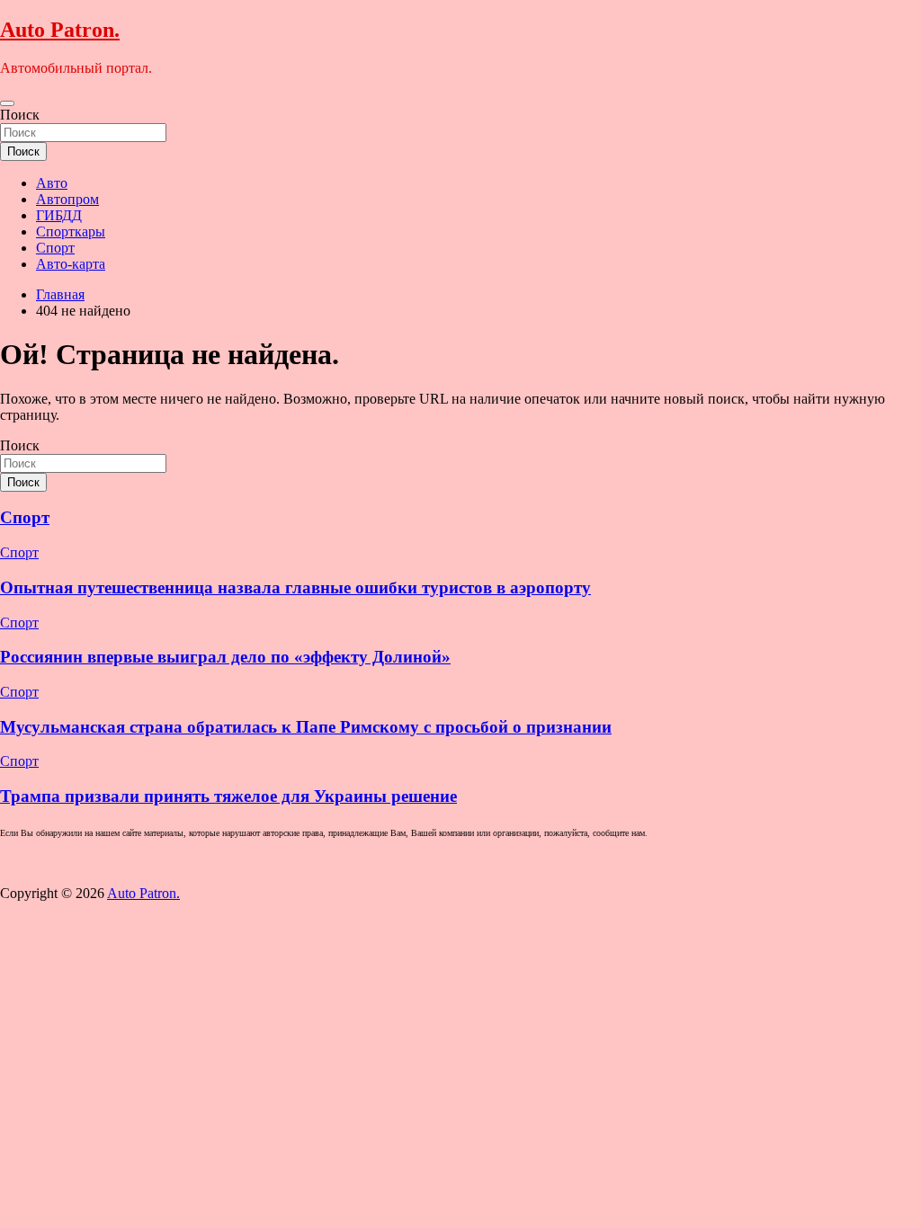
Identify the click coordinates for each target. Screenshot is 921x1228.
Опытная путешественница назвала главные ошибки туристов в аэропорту (295, 587)
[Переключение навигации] (7, 103)
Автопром (67, 199)
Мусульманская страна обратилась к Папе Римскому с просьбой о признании (306, 726)
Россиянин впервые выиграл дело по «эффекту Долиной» (225, 656)
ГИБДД (59, 215)
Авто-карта (70, 263)
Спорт (55, 247)
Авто (51, 183)
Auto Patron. (60, 29)
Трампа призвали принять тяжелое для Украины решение (228, 796)
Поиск (20, 114)
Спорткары (70, 231)
